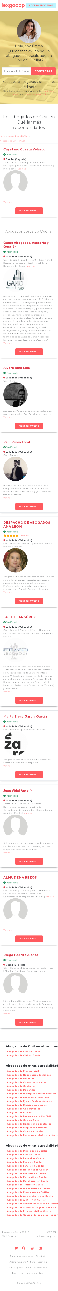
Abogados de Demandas (21, 1090)
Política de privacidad (36, 1267)
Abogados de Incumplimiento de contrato (31, 1093)
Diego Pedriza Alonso (20, 955)
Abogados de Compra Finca (23, 1120)
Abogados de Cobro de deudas (25, 1131)
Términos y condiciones (24, 1273)
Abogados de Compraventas (23, 1109)
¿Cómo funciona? (18, 1262)
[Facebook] (23, 1248)
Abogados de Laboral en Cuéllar (26, 1158)
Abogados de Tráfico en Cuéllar (26, 1184)
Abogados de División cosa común (27, 1105)
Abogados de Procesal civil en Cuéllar (29, 1211)
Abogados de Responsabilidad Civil (28, 1097)
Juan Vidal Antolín (18, 790)
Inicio (2, 136)
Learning (42, 1262)
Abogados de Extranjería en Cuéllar (28, 1192)
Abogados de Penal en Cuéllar (25, 1162)
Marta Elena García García (25, 716)
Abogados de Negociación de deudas (29, 1075)
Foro (32, 1262)
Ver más (22, 169)
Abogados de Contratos (21, 1086)
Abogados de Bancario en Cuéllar (26, 1173)
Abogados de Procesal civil (23, 1071)
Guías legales (16, 1267)
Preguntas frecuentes (21, 1256)
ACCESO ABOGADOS (41, 5)
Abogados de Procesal (20, 1112)
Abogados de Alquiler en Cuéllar (26, 1200)
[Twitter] (16, 1248)
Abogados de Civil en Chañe (23, 1055)
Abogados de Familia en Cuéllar (25, 1166)
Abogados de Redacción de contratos (29, 1124)
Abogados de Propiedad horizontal (27, 1127)
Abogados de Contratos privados (26, 1082)
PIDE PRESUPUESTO (29, 210)
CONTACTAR (43, 71)
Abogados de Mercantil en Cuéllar (27, 1177)
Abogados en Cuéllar (18, 136)
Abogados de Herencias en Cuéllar (27, 1170)
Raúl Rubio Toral (16, 442)
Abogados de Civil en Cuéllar (14, 141)
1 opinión (24, 535)
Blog (41, 1273)
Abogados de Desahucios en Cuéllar (28, 1181)
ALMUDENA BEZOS (20, 877)
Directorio (41, 1256)
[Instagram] (32, 1248)
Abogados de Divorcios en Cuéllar (27, 1151)
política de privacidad (35, 94)
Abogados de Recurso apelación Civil (29, 1116)
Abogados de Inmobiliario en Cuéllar (28, 1188)
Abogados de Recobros (20, 1078)
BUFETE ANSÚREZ (19, 617)
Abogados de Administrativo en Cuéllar (30, 1196)
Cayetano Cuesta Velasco (24, 149)
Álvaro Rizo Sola (16, 368)
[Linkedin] (40, 1248)
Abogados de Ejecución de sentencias (29, 1101)
